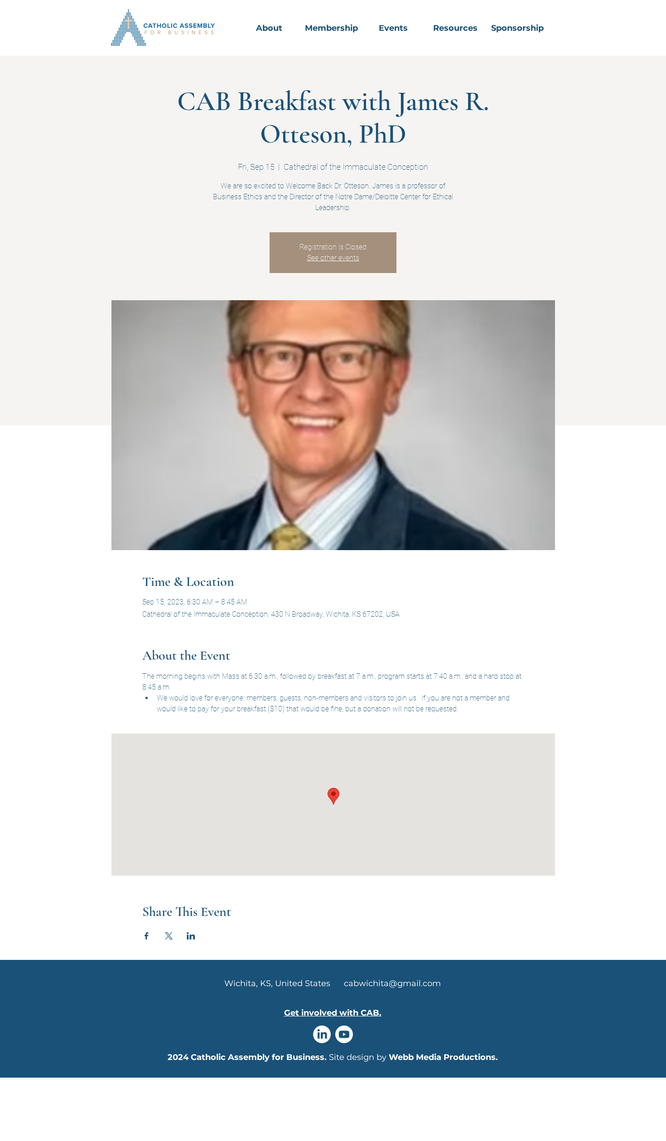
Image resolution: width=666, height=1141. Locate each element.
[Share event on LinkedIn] (191, 936)
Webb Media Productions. (443, 1057)
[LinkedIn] (322, 1034)
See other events (333, 258)
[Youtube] (344, 1034)
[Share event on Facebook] (146, 936)
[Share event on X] (168, 936)
